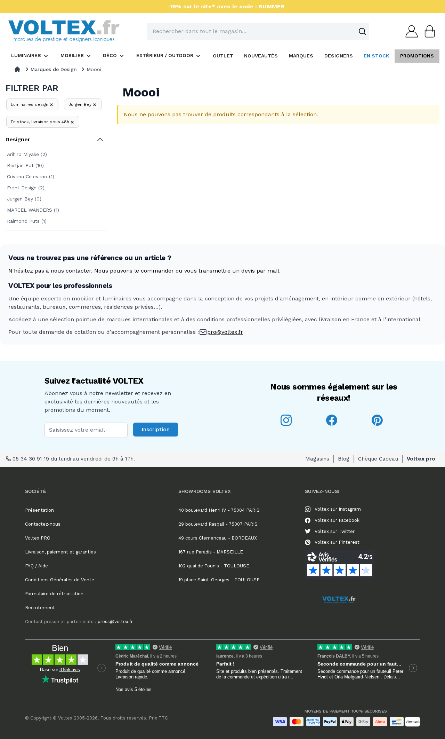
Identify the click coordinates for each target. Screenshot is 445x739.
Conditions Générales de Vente (59, 579)
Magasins (317, 459)
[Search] (362, 31)
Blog (343, 459)
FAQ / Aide (36, 565)
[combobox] (258, 31)
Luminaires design (29, 104)
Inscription (155, 429)
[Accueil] (17, 69)
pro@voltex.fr (225, 332)
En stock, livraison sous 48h (40, 121)
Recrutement (40, 607)
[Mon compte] (409, 31)
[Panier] (428, 31)
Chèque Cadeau (378, 459)
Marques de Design (54, 69)
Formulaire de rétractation (54, 593)
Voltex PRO (37, 538)
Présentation (39, 510)
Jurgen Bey (79, 104)
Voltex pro (421, 459)
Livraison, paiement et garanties (60, 552)
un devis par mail (255, 270)
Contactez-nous (42, 524)
